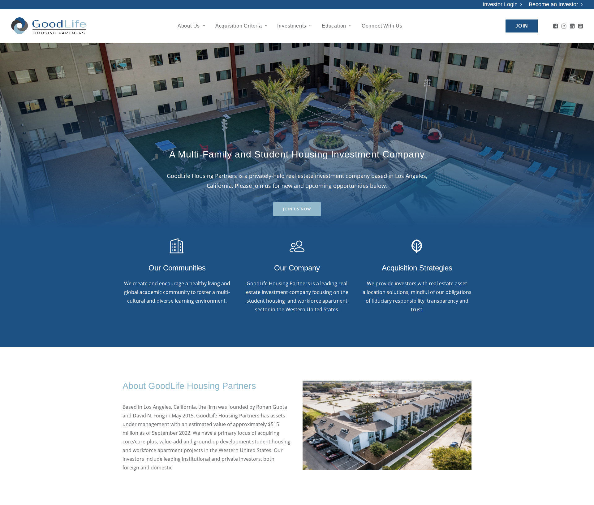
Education (334, 25)
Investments (291, 25)
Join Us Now (297, 209)
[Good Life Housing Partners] (48, 25)
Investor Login (500, 4)
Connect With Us (382, 25)
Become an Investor (553, 4)
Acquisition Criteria (238, 25)
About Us (189, 25)
